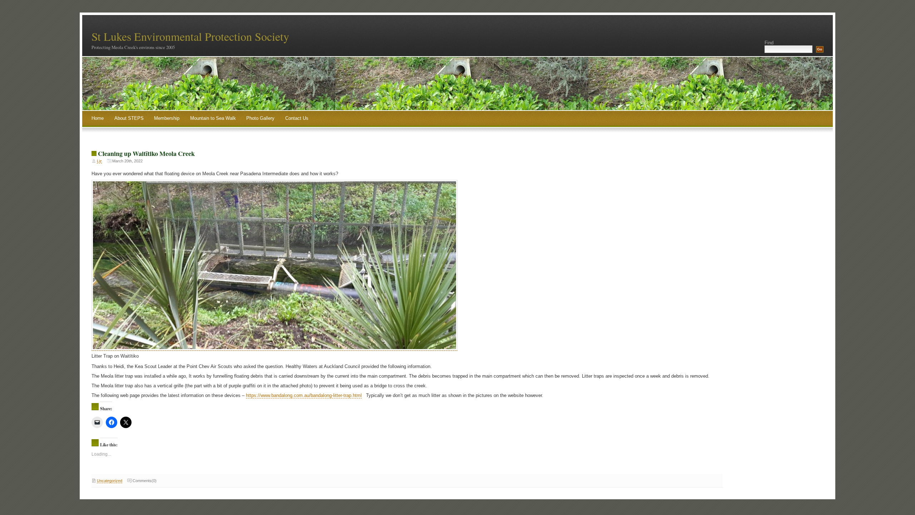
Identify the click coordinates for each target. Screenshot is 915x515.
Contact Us (296, 118)
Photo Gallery (260, 118)
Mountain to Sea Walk (213, 118)
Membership (166, 118)
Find (769, 42)
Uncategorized (109, 481)
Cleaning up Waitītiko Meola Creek (146, 153)
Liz (99, 161)
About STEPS (129, 118)
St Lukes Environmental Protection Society (190, 36)
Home (98, 118)
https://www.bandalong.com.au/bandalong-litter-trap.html (304, 395)
